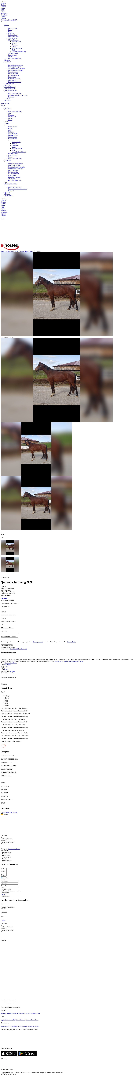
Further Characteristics (7, 673)
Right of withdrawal (19, 1020)
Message (4, 912)
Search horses (14, 251)
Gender (3, 666)
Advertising (13, 1013)
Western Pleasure (17, 48)
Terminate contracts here (33, 1013)
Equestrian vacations (14, 78)
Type (2, 664)
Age (2, 668)
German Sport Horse (26, 251)
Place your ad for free (10, 90)
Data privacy (9, 1020)
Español (3, 16)
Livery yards (12, 77)
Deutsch (3, 3)
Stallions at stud (12, 35)
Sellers (10, 56)
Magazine (7, 60)
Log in (7, 99)
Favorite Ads (12, 116)
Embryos (11, 33)
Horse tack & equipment (15, 65)
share (3, 920)
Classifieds (7, 62)
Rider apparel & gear (14, 67)
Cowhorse (15, 45)
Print (3, 894)
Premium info (21, 1013)
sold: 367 (14, 20)
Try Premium (9, 83)
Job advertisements (13, 75)
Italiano (3, 8)
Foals (9, 31)
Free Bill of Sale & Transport (18, 649)
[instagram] (9, 1066)
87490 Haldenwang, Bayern (9, 812)
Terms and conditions (32, 1020)
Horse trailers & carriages (15, 70)
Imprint (3, 1020)
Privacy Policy (71, 642)
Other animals (12, 80)
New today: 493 (6, 20)
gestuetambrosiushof (14, 849)
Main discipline (5, 671)
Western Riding (16, 41)
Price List (7, 85)
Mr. (4, 880)
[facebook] (4, 1066)
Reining (14, 43)
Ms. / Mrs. (6, 878)
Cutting (14, 46)
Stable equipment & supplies (16, 68)
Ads (9, 113)
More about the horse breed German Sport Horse (69, 661)
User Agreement (38, 642)
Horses (6, 25)
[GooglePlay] (27, 1056)
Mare (6, 666)
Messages (11, 115)
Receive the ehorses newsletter (12, 891)
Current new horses (33, 1026)
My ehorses (7, 108)
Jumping (12, 671)
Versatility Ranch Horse (19, 51)
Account (10, 118)
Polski (2, 10)
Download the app (9, 87)
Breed (2, 663)
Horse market (5, 251)
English (3, 11)
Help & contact (5, 1013)
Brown (6, 669)
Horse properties (13, 73)
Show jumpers (12, 38)
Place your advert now (14, 58)
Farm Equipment (13, 72)
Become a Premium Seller (17, 95)
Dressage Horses (13, 36)
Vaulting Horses (13, 53)
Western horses (13, 40)
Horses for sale (12, 28)
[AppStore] (9, 1056)
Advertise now (5, 103)
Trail (13, 50)
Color (2, 669)
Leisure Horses (12, 55)
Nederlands (4, 13)
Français (3, 18)
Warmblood (7, 664)
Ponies (10, 30)
